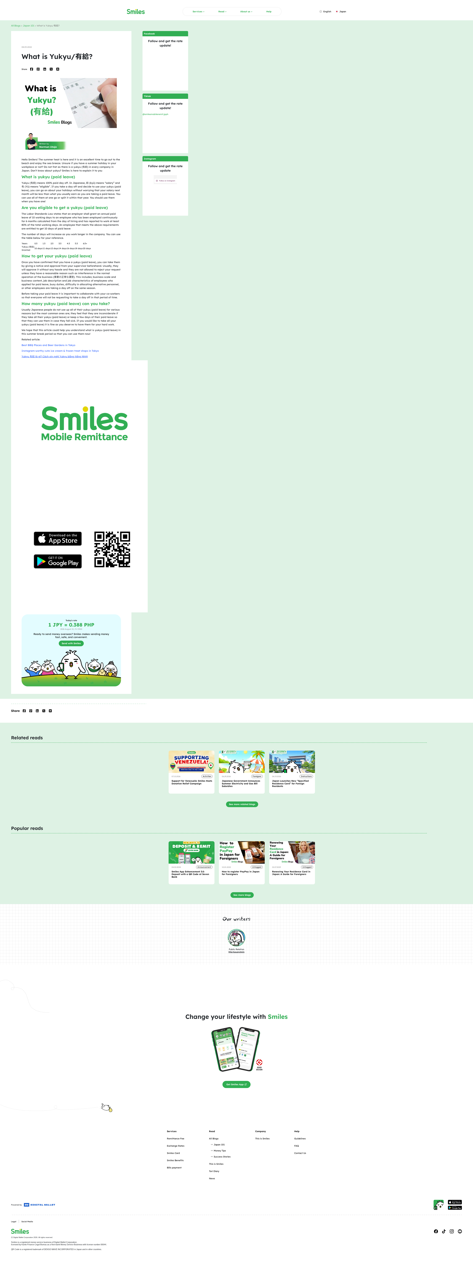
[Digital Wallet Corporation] (39, 1205)
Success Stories (222, 1156)
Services (197, 11)
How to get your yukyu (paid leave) (57, 255)
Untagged (256, 867)
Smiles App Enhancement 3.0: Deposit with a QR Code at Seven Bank (190, 874)
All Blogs (16, 25)
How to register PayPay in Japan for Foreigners (240, 873)
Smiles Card (173, 1153)
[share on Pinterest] (38, 69)
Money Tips (220, 1150)
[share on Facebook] (32, 69)
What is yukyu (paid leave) (48, 176)
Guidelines (300, 1138)
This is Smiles (216, 1164)
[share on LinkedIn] (45, 69)
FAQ (296, 1145)
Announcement (204, 867)
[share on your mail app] (58, 69)
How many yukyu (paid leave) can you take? (66, 303)
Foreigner (257, 776)
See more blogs (242, 895)
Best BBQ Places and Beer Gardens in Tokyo (48, 345)
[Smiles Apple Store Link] (455, 1202)
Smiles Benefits (175, 1160)
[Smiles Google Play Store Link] (455, 1208)
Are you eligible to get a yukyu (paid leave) (65, 207)
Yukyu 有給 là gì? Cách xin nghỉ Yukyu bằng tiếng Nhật (55, 356)
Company (260, 1131)
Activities (207, 776)
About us (245, 11)
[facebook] (436, 1231)
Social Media (27, 1221)
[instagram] (452, 1231)
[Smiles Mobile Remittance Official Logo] (136, 11)
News (212, 1178)
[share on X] (51, 69)
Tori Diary (214, 1171)
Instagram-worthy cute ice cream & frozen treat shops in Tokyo (60, 350)
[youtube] (460, 1231)
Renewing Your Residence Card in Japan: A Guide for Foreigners (291, 873)
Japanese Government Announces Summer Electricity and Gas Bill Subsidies (241, 784)
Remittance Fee (175, 1138)
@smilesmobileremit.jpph (155, 114)
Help (268, 11)
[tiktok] (444, 1231)
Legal (13, 1221)
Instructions (306, 776)
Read (221, 11)
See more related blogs (242, 804)
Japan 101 (29, 25)
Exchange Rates (175, 1145)
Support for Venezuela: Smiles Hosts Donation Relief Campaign (192, 782)
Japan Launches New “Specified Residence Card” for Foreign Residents (290, 784)
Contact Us (300, 1153)
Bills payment (174, 1167)
